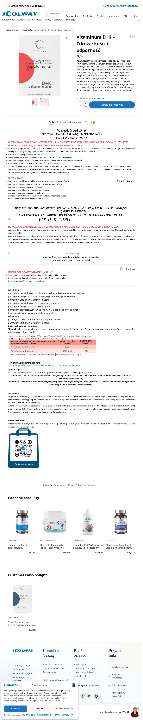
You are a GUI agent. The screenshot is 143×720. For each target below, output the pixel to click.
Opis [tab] (51, 122)
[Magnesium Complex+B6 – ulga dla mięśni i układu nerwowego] (120, 522)
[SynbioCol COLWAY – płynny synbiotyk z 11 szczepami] (87, 522)
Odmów (39, 708)
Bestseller (57, 541)
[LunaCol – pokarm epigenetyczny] (22, 522)
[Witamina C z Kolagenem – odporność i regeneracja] (130, 36)
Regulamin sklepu (119, 667)
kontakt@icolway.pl (59, 680)
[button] (73, 685)
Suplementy (27, 30)
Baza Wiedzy (72, 16)
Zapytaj (100, 16)
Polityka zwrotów (119, 685)
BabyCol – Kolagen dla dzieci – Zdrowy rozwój (52, 546)
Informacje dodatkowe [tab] (69, 122)
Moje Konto (114, 16)
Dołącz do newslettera (89, 685)
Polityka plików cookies (13, 715)
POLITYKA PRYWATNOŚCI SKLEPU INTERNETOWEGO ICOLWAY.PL (48, 715)
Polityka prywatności (116, 676)
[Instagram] (82, 696)
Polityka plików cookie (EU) (118, 694)
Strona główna (12, 30)
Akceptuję (15, 708)
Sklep (126, 16)
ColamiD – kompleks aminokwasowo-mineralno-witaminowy (22, 623)
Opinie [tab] (89, 122)
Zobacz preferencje (64, 708)
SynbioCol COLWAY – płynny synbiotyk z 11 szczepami (87, 546)
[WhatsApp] (95, 696)
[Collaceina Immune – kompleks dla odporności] (133, 36)
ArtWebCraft (125, 712)
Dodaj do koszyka (112, 104)
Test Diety (87, 16)
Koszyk (137, 16)
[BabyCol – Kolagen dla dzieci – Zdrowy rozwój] (55, 522)
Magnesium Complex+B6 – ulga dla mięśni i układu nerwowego (120, 546)
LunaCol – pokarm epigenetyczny (17, 546)
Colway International (85, 485)
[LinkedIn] (89, 696)
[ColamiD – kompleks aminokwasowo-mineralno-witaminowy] (22, 599)
